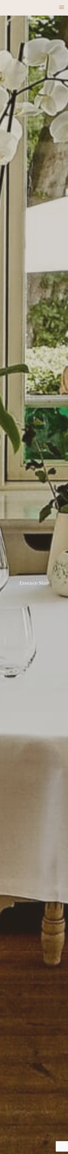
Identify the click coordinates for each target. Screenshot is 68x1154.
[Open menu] (61, 7)
